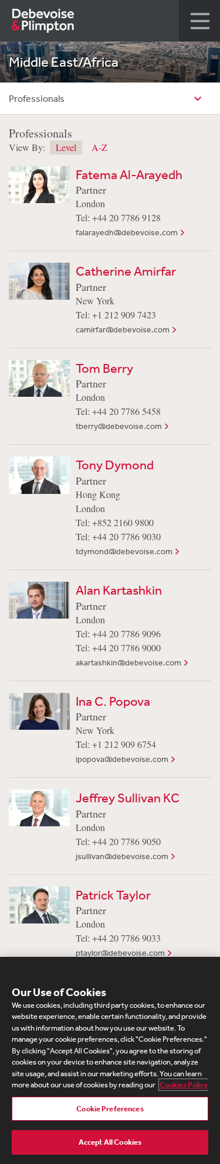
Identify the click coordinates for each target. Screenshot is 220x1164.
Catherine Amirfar (126, 271)
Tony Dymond (115, 464)
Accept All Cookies (110, 1142)
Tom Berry (104, 368)
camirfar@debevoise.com (123, 329)
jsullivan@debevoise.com (122, 856)
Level (66, 147)
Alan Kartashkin (119, 590)
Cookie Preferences (109, 1109)
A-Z (99, 147)
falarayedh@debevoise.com (127, 232)
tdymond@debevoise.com (124, 551)
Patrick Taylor (113, 894)
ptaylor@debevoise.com (120, 952)
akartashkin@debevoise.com (128, 662)
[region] (110, 1060)
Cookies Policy (184, 1085)
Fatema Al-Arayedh (129, 174)
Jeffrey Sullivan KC (128, 797)
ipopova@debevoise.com (122, 759)
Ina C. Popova (113, 701)
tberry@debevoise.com (119, 426)
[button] (199, 21)
